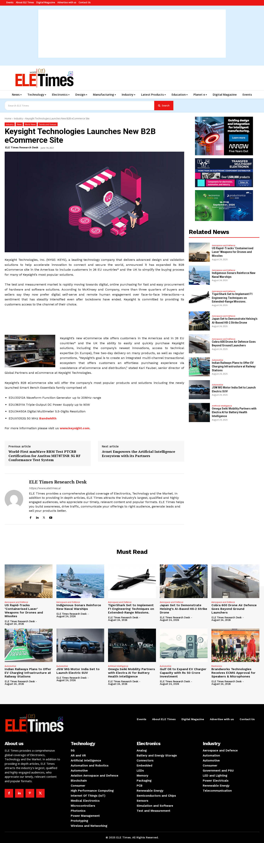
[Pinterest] (30, 793)
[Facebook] (30, 517)
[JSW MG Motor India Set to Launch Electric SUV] (199, 389)
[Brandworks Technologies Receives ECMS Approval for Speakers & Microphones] (235, 645)
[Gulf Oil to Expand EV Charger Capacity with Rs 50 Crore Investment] (184, 645)
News (19, 124)
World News (30, 124)
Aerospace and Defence (223, 245)
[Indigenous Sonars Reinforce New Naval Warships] (199, 275)
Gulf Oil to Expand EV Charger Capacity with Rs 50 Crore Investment (183, 672)
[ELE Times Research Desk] (14, 499)
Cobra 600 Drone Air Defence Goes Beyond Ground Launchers (234, 608)
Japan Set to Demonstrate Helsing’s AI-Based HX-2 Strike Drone (183, 608)
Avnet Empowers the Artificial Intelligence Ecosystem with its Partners (138, 454)
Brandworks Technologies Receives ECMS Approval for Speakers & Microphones (233, 672)
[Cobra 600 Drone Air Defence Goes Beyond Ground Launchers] (199, 344)
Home (8, 118)
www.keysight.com (74, 428)
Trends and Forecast (47, 124)
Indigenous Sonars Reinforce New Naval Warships (78, 607)
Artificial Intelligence (222, 406)
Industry (18, 118)
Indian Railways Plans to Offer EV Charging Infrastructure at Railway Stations (233, 366)
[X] (44, 517)
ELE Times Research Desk (21, 147)
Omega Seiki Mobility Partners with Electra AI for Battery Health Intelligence (234, 412)
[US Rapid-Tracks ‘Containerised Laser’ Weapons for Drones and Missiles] (199, 252)
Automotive (217, 360)
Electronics (216, 666)
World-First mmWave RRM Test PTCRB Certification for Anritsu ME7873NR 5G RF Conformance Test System (45, 456)
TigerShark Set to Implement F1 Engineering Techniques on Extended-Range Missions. (232, 297)
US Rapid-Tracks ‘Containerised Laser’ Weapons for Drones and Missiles (232, 252)
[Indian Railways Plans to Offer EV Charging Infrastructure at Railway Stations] (199, 366)
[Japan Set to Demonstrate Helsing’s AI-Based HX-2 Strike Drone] (199, 321)
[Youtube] (50, 517)
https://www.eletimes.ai (44, 488)
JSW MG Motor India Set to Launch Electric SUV (78, 671)
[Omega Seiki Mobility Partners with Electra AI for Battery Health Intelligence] (199, 412)
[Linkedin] (37, 517)
